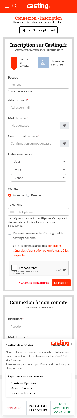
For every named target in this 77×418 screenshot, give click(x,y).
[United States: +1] (12, 211)
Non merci (14, 408)
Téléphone (15, 204)
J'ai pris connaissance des (41, 250)
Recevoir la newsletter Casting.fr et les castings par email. (39, 235)
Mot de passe (17, 118)
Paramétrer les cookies (38, 408)
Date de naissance (20, 154)
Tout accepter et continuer (62, 408)
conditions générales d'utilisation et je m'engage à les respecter (41, 250)
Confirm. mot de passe (23, 136)
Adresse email (17, 100)
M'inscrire (61, 282)
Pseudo (13, 77)
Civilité (13, 189)
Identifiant (15, 319)
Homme (18, 195)
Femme (36, 195)
